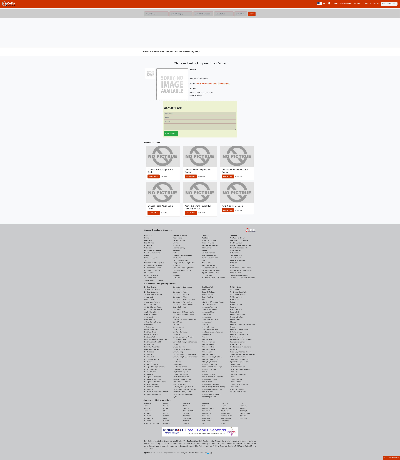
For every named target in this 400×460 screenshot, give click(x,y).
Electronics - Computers (239, 240)
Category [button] (357, 3)
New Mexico (206, 413)
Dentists (176, 324)
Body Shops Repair (151, 349)
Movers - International (210, 379)
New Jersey (206, 411)
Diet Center (177, 329)
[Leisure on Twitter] (221, 453)
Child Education (150, 372)
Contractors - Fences (180, 292)
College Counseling (151, 384)
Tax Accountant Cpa (237, 367)
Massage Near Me (208, 342)
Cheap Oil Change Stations (154, 367)
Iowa (165, 418)
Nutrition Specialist (209, 397)
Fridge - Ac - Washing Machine (184, 263)
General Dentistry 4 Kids (182, 392)
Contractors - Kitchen (180, 297)
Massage (205, 337)
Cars (232, 265)
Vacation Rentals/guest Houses (213, 278)
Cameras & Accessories (153, 265)
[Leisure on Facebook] (218, 453)
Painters (233, 302)
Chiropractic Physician (152, 377)
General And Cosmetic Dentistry (185, 389)
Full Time (176, 278)
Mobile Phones (149, 273)
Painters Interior (236, 304)
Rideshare (148, 245)
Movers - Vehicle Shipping (211, 394)
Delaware (147, 421)
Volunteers (148, 248)
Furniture (176, 265)
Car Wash (148, 362)
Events (146, 238)
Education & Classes (152, 250)
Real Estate (206, 263)
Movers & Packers (209, 240)
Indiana (166, 416)
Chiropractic (148, 374)
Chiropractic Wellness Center (155, 382)
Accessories (177, 238)
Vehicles (233, 263)
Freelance (176, 275)
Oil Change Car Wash (238, 292)
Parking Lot (234, 312)
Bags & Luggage (179, 240)
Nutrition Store (235, 287)
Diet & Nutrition (178, 327)
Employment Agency (180, 374)
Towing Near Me (236, 379)
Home (335, 3)
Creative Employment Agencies (184, 319)
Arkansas (147, 411)
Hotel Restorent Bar (209, 255)
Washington (244, 411)
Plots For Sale (207, 275)
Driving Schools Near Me (182, 349)
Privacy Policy (244, 446)
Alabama (183, 51)
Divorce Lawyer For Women (183, 337)
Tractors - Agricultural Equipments (242, 278)
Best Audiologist (150, 332)
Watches (176, 253)
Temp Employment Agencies (240, 369)
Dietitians (176, 334)
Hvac (203, 299)
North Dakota (206, 421)
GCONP (188, 453)
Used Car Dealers (237, 389)
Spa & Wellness (236, 255)
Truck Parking (235, 387)
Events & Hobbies (208, 253)
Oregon (223, 406)
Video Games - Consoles (153, 280)
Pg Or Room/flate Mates (210, 273)
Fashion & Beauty (180, 235)
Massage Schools (208, 349)
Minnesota (186, 416)
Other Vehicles (235, 273)
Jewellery (176, 250)
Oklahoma (224, 403)
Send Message (170, 134)
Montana (185, 423)
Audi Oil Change (150, 314)
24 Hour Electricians (151, 292)
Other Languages (150, 258)
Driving (175, 344)
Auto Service (149, 327)
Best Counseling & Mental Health (156, 339)
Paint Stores (234, 299)
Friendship (148, 240)
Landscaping (206, 317)
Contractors (148, 389)
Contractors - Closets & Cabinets (156, 392)
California (147, 413)
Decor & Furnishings (180, 260)
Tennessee (225, 421)
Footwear (176, 245)
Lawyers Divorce (208, 327)
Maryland (185, 408)
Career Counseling (151, 364)
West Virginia (245, 413)
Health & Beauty (179, 248)
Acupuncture (172, 51)
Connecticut (148, 418)
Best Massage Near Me (153, 342)
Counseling (177, 309)
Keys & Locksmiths (209, 304)
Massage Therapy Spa (210, 359)
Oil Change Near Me (237, 294)
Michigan (185, 413)
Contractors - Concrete (152, 394)
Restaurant (234, 349)
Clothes (176, 243)
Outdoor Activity (236, 297)
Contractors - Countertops (182, 287)
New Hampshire (208, 408)
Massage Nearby (208, 344)
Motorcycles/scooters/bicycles (241, 270)
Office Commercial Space (211, 270)
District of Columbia (151, 423)
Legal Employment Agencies (212, 332)
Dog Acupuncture (179, 339)
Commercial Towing (151, 387)
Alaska (146, 406)
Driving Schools (179, 347)
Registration (374, 3)
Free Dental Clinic (179, 384)
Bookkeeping (149, 352)
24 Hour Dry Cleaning (152, 289)
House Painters (207, 297)
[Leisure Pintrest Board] (214, 453)
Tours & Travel (235, 258)
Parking (233, 307)
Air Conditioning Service (153, 309)
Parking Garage (236, 309)
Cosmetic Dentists (179, 307)
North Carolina (207, 418)
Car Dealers (148, 354)
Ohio (203, 423)
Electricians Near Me (180, 367)
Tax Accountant (235, 364)
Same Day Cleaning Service (240, 352)
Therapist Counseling (238, 374)
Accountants (148, 297)
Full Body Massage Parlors (183, 387)
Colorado (147, 416)
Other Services (207, 248)
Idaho (165, 411)
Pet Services (235, 253)
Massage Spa (207, 352)
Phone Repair (235, 319)
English (147, 255)
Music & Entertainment (210, 258)
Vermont (243, 406)
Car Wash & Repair (237, 238)
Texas (223, 423)
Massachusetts (188, 411)
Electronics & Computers (154, 263)
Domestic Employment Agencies (185, 342)
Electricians (177, 364)
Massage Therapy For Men (211, 357)
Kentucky (166, 423)
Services (233, 235)
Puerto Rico (225, 411)
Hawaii (166, 408)
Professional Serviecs (238, 342)
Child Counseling (150, 369)
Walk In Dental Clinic (238, 392)
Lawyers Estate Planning (211, 329)
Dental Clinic (177, 322)
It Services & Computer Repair (213, 302)
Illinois (165, 413)
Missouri (185, 421)
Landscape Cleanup (209, 309)
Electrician (177, 362)
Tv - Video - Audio (151, 278)
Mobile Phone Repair (209, 364)
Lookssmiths (206, 334)
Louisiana (186, 403)
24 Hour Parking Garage (153, 294)
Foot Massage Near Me (181, 382)
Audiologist (148, 317)
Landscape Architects (209, 307)
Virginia (243, 408)
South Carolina (226, 416)
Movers (204, 372)
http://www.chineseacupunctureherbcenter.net (212, 84)
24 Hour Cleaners (150, 287)
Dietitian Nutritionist (180, 332)
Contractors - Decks (180, 289)
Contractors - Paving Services (184, 299)
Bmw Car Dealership (152, 347)
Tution (146, 260)
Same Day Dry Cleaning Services (242, 354)
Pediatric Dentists (236, 317)
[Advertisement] (200, 33)
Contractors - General (181, 294)
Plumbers (233, 322)
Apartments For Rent (209, 268)
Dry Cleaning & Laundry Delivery (185, 354)
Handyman (206, 289)
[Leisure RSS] (211, 453)
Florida (166, 403)
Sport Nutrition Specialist (239, 359)
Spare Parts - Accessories (239, 275)
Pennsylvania (226, 408)
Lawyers (205, 324)
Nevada (204, 406)
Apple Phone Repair (151, 312)
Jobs (175, 273)
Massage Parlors (208, 347)
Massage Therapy (208, 354)
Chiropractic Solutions (152, 379)
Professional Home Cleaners (241, 339)
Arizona (147, 408)
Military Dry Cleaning (209, 362)
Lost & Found (149, 243)
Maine (184, 406)
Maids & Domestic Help (239, 248)
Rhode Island (226, 413)
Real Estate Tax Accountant (240, 347)
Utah (241, 403)
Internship (205, 235)
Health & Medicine (208, 292)
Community (148, 235)
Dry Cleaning (178, 352)
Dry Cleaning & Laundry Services (185, 357)
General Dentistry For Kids (182, 394)
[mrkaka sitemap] (208, 453)
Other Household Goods (182, 270)
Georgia (166, 406)
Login (366, 3)
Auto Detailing (149, 319)
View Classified (345, 3)
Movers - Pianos (208, 392)
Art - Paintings (178, 258)
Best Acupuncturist (151, 329)
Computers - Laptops (152, 270)
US (323, 3)
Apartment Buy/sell (209, 265)
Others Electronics (151, 275)
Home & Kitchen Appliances (183, 268)
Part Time (205, 238)
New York (205, 416)
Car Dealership (150, 357)
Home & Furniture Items (182, 255)
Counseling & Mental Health (183, 312)
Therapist (233, 372)
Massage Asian (207, 339)
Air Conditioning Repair (153, 307)
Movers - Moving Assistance (212, 389)
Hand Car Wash (207, 287)
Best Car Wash (149, 337)
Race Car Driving (236, 344)
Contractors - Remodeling (182, 302)
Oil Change (234, 289)
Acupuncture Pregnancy (153, 302)
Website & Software (237, 260)
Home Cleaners (207, 294)
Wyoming (243, 418)
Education (176, 359)
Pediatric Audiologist (237, 314)
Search (251, 14)
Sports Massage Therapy (239, 362)
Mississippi (186, 418)
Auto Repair (148, 324)
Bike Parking (149, 344)
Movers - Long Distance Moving (213, 387)
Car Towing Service (151, 359)
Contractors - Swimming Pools (184, 304)
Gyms (175, 397)
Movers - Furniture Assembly (212, 377)
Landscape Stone (208, 312)
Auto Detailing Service (152, 322)
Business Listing (156, 51)
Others (204, 250)
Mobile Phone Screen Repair (212, 367)
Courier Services (208, 243)
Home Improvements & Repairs (241, 245)
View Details (153, 176)
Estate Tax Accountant (181, 377)
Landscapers (206, 314)
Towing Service (236, 382)
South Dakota (226, 418)
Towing (233, 377)
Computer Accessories (152, 268)
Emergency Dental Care (182, 369)
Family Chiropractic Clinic (182, 379)
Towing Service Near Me (239, 384)
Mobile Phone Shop (209, 369)
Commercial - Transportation (240, 268)
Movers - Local (207, 382)
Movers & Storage (208, 374)
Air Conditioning (150, 304)
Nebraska (205, 403)
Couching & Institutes (152, 253)
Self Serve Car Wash (238, 357)
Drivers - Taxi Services (210, 245)
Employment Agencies (181, 372)
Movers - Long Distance (210, 384)
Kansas (166, 421)
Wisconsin (244, 416)
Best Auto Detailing (151, 334)
